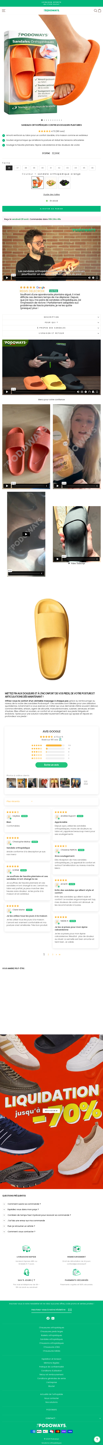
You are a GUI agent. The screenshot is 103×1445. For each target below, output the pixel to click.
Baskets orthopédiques (51, 1335)
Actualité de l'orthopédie (51, 1394)
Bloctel (51, 1386)
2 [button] (48, 954)
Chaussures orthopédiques (51, 1327)
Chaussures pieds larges (51, 1331)
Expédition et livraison (51, 1359)
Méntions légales (51, 1363)
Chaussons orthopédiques (51, 1343)
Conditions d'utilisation (51, 1370)
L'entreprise (51, 1382)
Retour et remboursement (51, 1374)
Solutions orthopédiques (52, 1443)
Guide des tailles (51, 194)
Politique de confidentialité (51, 1367)
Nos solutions (51, 1402)
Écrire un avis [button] (51, 764)
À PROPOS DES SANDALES (51, 328)
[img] (13, 812)
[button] (44, 131)
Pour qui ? (51, 322)
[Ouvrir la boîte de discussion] (97, 1439)
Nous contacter (51, 1398)
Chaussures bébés (51, 1351)
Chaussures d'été (51, 1347)
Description (51, 317)
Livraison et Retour (51, 333)
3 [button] (52, 954)
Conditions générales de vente (51, 1378)
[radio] (9, 167)
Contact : (51, 1418)
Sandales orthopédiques (51, 1339)
